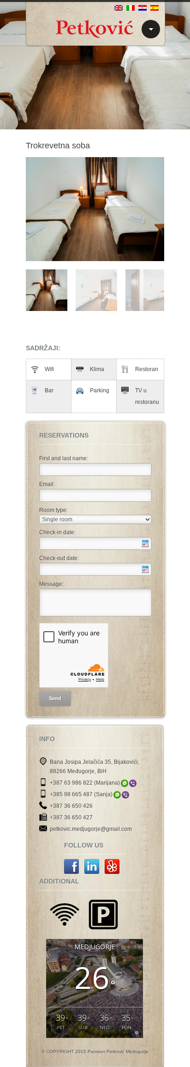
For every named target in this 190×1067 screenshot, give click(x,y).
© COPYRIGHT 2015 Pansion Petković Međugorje (95, 1051)
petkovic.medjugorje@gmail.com (91, 829)
